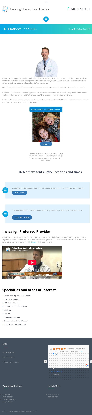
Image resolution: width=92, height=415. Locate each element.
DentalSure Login (9, 352)
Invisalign (32, 242)
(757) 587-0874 (53, 397)
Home (71, 29)
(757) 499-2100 (8, 397)
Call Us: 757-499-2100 (80, 9)
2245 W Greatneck (9, 399)
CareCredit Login (8, 357)
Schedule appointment (11, 362)
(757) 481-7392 (8, 402)
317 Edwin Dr (7, 394)
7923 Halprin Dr (53, 394)
